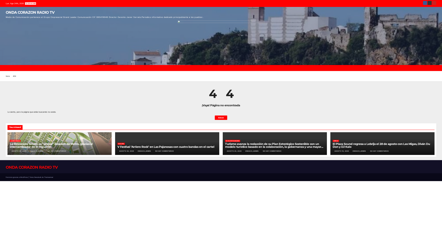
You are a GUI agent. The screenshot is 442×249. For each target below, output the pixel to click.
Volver (221, 118)
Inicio (8, 76)
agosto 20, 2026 (19, 151)
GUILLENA (121, 143)
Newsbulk (37, 177)
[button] (435, 68)
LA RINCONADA (15, 141)
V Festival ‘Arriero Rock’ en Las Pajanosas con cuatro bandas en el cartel (165, 146)
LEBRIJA (335, 141)
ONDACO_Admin (37, 151)
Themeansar (48, 177)
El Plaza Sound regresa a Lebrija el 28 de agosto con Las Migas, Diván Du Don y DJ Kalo (381, 145)
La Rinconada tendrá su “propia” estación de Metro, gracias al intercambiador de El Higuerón (51, 145)
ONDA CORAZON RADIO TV (30, 12)
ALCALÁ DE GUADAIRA (233, 141)
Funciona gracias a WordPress (17, 177)
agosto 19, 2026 (341, 151)
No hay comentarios (57, 151)
